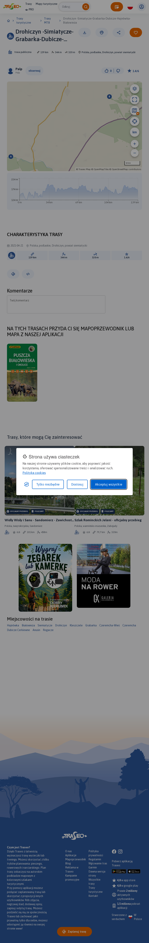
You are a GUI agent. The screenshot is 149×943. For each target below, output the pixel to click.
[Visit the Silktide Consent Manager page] (26, 484)
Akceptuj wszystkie (108, 484)
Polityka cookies (34, 472)
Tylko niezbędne (48, 484)
